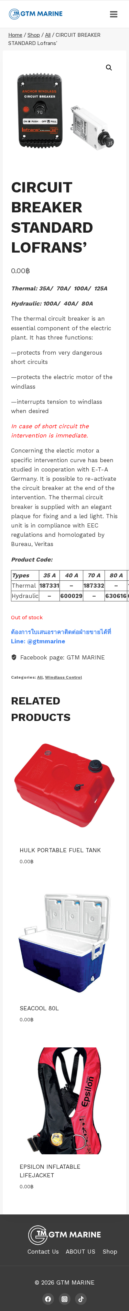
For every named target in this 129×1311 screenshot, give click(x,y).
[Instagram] (65, 1299)
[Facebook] (48, 1299)
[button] (109, 68)
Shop (110, 1251)
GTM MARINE (75, 1282)
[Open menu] (113, 14)
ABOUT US (80, 1251)
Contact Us (43, 1251)
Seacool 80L (39, 1008)
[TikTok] (81, 1299)
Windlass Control (63, 677)
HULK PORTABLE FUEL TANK (60, 850)
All (40, 677)
